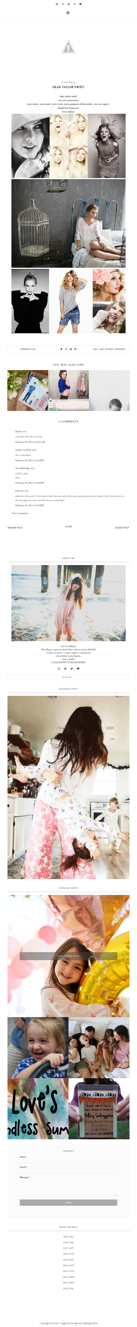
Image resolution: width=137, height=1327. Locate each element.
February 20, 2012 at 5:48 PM (29, 483)
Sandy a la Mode (23, 450)
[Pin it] (71, 349)
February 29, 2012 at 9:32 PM (29, 505)
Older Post (122, 527)
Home (68, 526)
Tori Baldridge (22, 468)
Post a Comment (20, 513)
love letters (106, 349)
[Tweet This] (61, 349)
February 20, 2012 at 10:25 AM (30, 442)
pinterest (120, 349)
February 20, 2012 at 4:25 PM (29, 460)
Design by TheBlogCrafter (84, 1323)
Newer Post (15, 527)
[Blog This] (75, 349)
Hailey (18, 431)
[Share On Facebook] (66, 349)
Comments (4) (27, 349)
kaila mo (19, 490)
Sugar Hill (65, 1323)
